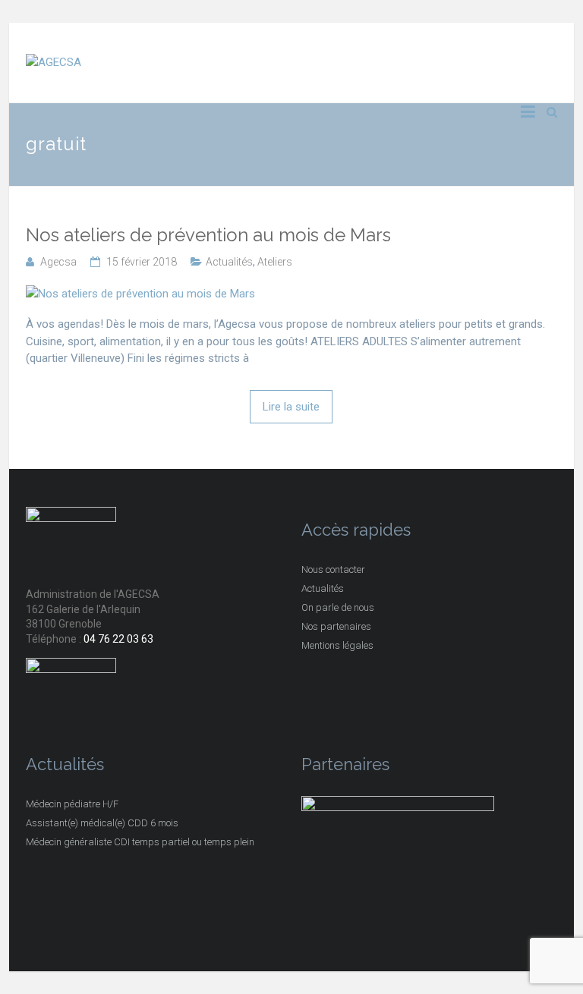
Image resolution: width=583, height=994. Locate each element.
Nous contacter (333, 569)
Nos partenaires (336, 626)
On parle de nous (337, 607)
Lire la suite (291, 407)
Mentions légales (337, 645)
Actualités (229, 262)
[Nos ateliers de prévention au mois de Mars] (140, 293)
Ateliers (274, 262)
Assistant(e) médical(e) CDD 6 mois (102, 823)
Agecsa (58, 262)
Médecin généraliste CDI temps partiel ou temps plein (140, 842)
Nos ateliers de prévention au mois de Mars (208, 235)
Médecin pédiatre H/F (72, 804)
